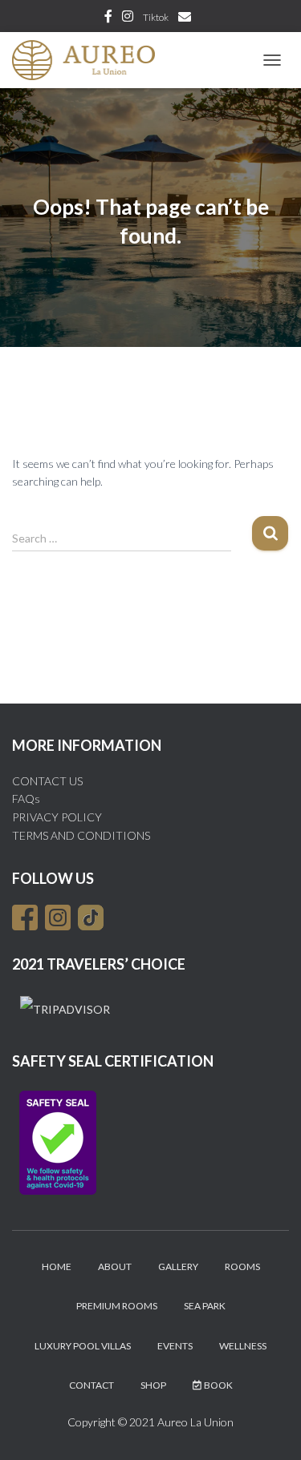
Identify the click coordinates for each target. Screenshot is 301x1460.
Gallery (178, 1266)
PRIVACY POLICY (57, 817)
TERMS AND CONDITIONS (81, 835)
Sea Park (205, 1306)
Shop (153, 1385)
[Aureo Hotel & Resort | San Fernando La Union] (89, 60)
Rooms (242, 1266)
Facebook (108, 18)
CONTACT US (47, 781)
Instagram (127, 18)
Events (175, 1346)
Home (56, 1266)
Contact (91, 1385)
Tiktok (156, 17)
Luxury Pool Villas (83, 1346)
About (115, 1266)
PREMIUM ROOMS (116, 1306)
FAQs (26, 798)
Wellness (242, 1346)
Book (218, 1385)
